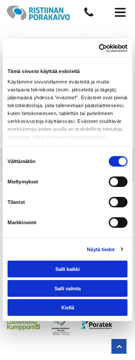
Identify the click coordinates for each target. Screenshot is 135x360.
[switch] (118, 182)
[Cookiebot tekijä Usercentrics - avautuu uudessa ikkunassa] (98, 48)
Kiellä (67, 307)
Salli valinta (67, 288)
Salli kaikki (67, 269)
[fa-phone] (88, 16)
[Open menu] (120, 12)
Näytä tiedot (101, 249)
